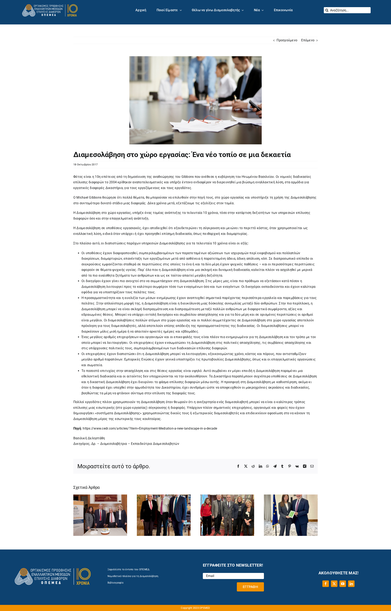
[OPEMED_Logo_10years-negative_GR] (49, 3)
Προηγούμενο (287, 40)
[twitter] (334, 583)
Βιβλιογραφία (115, 582)
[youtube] (342, 583)
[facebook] (325, 583)
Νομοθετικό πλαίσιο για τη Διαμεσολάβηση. (133, 576)
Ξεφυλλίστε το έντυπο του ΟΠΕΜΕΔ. (129, 569)
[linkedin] (351, 583)
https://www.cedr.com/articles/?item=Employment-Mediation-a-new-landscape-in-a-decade (150, 428)
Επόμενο (307, 40)
